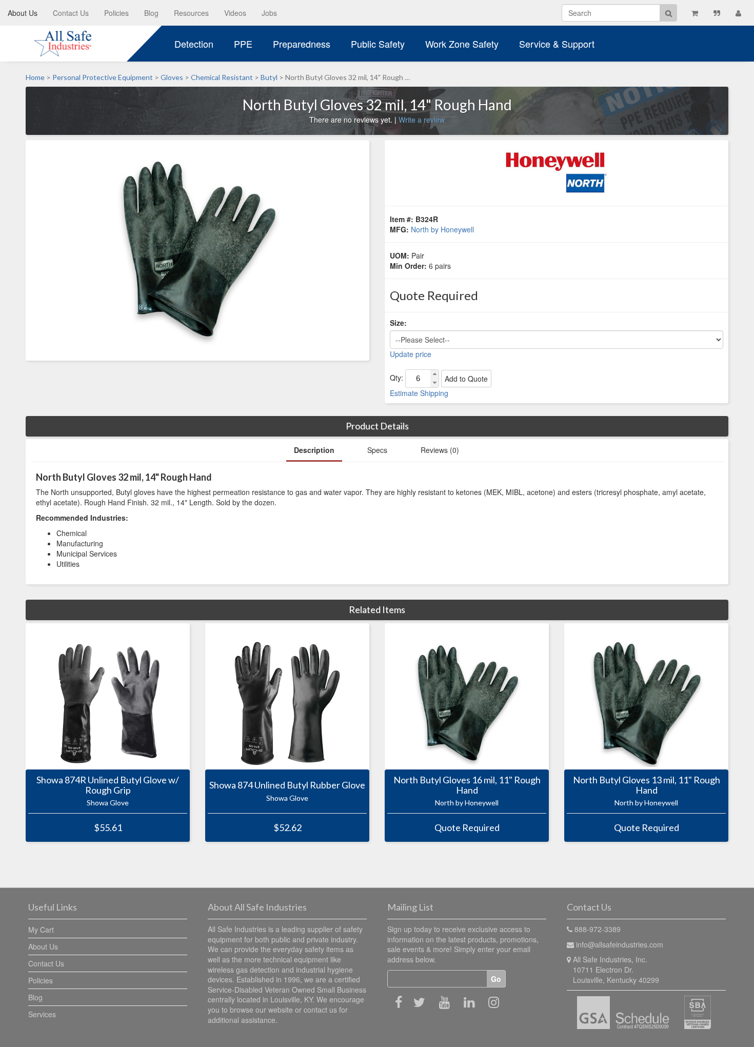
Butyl (269, 77)
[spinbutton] (418, 378)
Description (314, 450)
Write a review (422, 119)
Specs (377, 450)
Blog (151, 13)
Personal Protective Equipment (102, 77)
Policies (116, 13)
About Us (22, 13)
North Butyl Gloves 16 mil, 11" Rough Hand (467, 785)
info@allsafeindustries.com (619, 944)
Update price (410, 354)
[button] (434, 374)
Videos (235, 13)
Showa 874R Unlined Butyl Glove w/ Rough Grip (107, 785)
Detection (193, 43)
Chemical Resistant (222, 77)
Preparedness (301, 43)
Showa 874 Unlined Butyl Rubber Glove (287, 785)
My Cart (41, 929)
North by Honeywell (442, 229)
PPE (243, 43)
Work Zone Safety (462, 43)
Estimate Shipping (419, 393)
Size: (398, 323)
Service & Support (556, 43)
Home (35, 77)
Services (42, 1014)
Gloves (172, 77)
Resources (191, 13)
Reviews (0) (440, 450)
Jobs (269, 13)
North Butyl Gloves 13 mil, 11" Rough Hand (646, 785)
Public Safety (378, 43)
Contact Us (71, 13)
